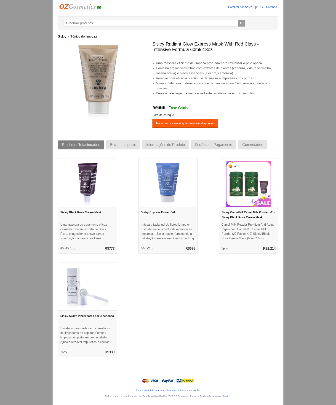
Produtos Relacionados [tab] (81, 145)
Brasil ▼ (226, 396)
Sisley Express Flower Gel (158, 212)
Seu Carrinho (268, 7)
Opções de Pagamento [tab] (213, 145)
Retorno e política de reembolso (183, 390)
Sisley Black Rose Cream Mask (80, 212)
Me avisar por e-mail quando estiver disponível (185, 123)
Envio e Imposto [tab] (123, 145)
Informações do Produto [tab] (165, 145)
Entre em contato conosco (150, 390)
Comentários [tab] (252, 145)
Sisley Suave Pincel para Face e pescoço (87, 316)
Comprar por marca (240, 7)
